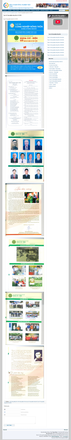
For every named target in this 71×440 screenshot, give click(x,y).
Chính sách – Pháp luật (44, 10)
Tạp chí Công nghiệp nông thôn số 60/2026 (56, 39)
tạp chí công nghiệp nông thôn (32, 401)
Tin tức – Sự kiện (16, 10)
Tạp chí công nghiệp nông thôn (55, 81)
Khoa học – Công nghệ (35, 10)
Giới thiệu (9, 10)
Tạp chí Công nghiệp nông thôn (12, 12)
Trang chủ (4, 10)
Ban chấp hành (52, 63)
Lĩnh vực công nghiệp (53, 75)
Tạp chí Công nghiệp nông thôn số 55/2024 (56, 52)
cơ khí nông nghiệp (12, 401)
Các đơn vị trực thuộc (53, 65)
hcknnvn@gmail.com (55, 436)
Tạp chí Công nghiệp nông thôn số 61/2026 (56, 37)
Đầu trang (66, 429)
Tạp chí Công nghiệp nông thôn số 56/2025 (56, 50)
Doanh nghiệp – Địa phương (25, 10)
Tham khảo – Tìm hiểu (53, 82)
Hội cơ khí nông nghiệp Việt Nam (55, 70)
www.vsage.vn (65, 436)
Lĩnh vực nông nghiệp (53, 77)
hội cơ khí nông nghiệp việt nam (21, 401)
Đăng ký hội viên (52, 86)
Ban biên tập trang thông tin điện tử (56, 61)
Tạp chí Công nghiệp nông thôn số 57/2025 (56, 47)
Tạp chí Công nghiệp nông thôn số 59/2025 (56, 42)
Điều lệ (50, 88)
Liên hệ (51, 10)
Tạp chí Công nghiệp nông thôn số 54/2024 (56, 55)
